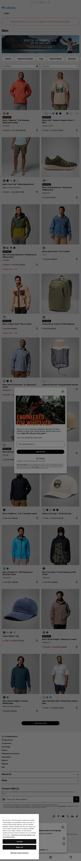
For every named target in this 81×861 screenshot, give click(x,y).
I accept (19, 841)
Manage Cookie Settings (19, 853)
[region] (19, 836)
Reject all (19, 847)
